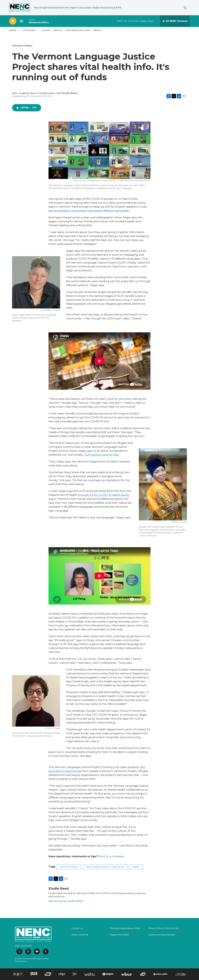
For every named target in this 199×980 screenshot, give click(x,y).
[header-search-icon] (185, 7)
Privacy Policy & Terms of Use (163, 928)
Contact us (77, 928)
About (97, 30)
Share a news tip (80, 935)
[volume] (21, 21)
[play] (12, 21)
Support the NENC (119, 935)
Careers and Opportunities (161, 935)
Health (136, 866)
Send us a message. (111, 856)
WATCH (57, 30)
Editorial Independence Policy (125, 928)
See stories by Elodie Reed (66, 901)
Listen (46, 30)
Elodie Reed (69, 93)
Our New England (77, 30)
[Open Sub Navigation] (19, 30)
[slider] (26, 21)
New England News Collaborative (105, 866)
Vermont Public (22, 45)
